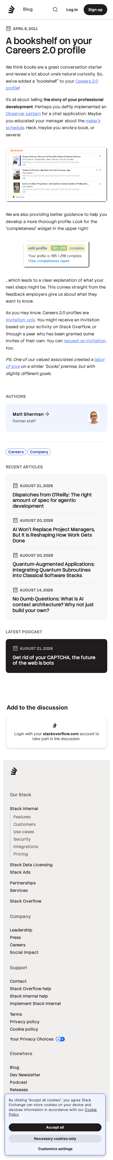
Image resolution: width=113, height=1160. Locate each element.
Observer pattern (23, 113)
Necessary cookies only (55, 1138)
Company (39, 451)
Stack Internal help (29, 996)
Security (22, 839)
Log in (72, 9)
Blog (14, 1067)
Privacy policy (24, 1021)
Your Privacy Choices (32, 1039)
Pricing (20, 854)
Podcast (18, 1082)
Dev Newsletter (25, 1074)
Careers (16, 451)
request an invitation (85, 340)
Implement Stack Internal (35, 1003)
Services (19, 890)
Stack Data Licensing (31, 864)
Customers (24, 824)
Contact (18, 981)
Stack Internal (24, 808)
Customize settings (55, 1149)
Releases (19, 1089)
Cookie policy (24, 1029)
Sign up (95, 9)
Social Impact (24, 952)
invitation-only (20, 319)
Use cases (23, 831)
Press (15, 937)
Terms (16, 1014)
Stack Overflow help (30, 988)
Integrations (25, 846)
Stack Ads (20, 872)
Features (22, 816)
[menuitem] (55, 9)
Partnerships (23, 882)
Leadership (21, 930)
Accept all (55, 1127)
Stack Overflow (25, 901)
